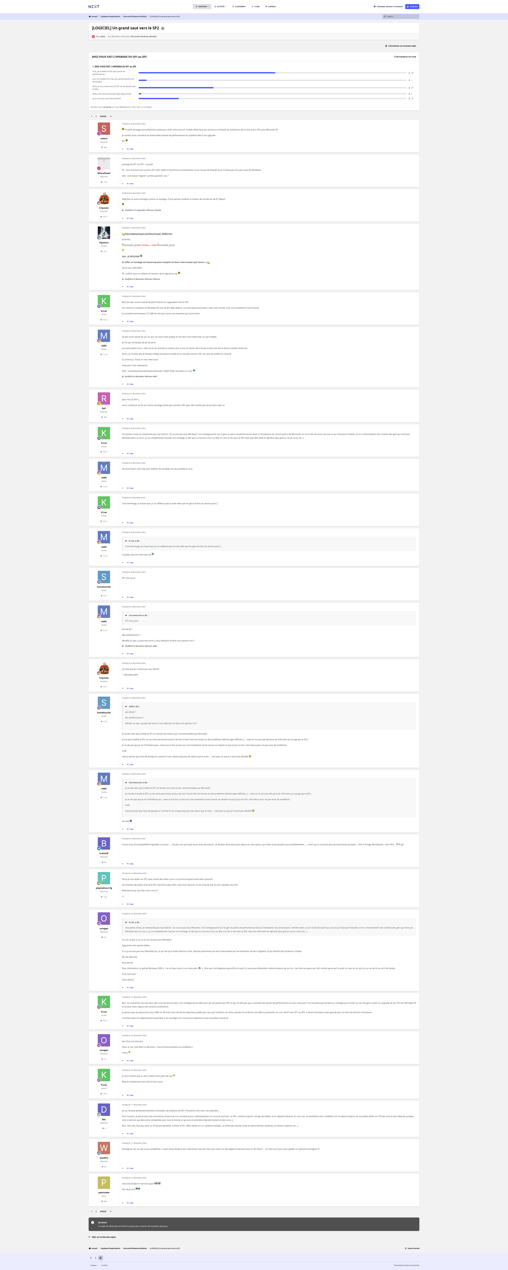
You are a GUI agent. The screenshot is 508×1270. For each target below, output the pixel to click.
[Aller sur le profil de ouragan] (104, 918)
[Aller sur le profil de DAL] (104, 1109)
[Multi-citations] (122, 149)
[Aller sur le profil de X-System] (104, 198)
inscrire (122, 107)
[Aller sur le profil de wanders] (104, 1148)
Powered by (406, 1265)
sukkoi (102, 36)
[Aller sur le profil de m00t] (104, 336)
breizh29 (103, 853)
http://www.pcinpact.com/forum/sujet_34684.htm (148, 233)
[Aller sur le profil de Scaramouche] (104, 577)
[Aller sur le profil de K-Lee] (104, 301)
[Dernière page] (110, 116)
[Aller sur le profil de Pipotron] (104, 232)
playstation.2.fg (104, 888)
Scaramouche (104, 586)
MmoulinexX (103, 173)
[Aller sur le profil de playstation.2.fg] (104, 878)
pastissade (103, 1192)
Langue (93, 1265)
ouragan (104, 928)
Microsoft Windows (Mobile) (144, 36)
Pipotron (103, 242)
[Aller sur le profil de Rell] (104, 398)
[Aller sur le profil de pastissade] (104, 1182)
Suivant (103, 116)
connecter (107, 107)
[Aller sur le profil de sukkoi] (93, 36)
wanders (104, 1158)
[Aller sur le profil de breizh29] (104, 843)
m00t (104, 345)
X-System (104, 208)
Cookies (104, 1265)
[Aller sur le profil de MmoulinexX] (104, 163)
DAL (104, 1119)
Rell (104, 408)
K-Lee (104, 311)
